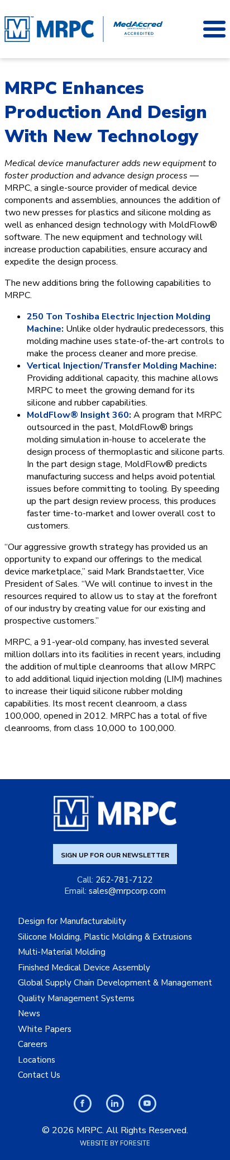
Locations (36, 1059)
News (29, 1013)
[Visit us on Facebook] (83, 1103)
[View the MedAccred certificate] (138, 29)
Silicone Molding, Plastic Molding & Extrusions (105, 936)
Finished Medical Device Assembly (84, 967)
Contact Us (39, 1075)
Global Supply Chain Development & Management (115, 982)
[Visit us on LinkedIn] (115, 1103)
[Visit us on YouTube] (147, 1103)
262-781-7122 (123, 879)
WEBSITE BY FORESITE (115, 1143)
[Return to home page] (49, 29)
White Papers (44, 1029)
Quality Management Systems (76, 998)
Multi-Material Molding (62, 952)
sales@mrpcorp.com (127, 891)
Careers (32, 1044)
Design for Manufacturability (72, 921)
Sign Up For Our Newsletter (115, 855)
